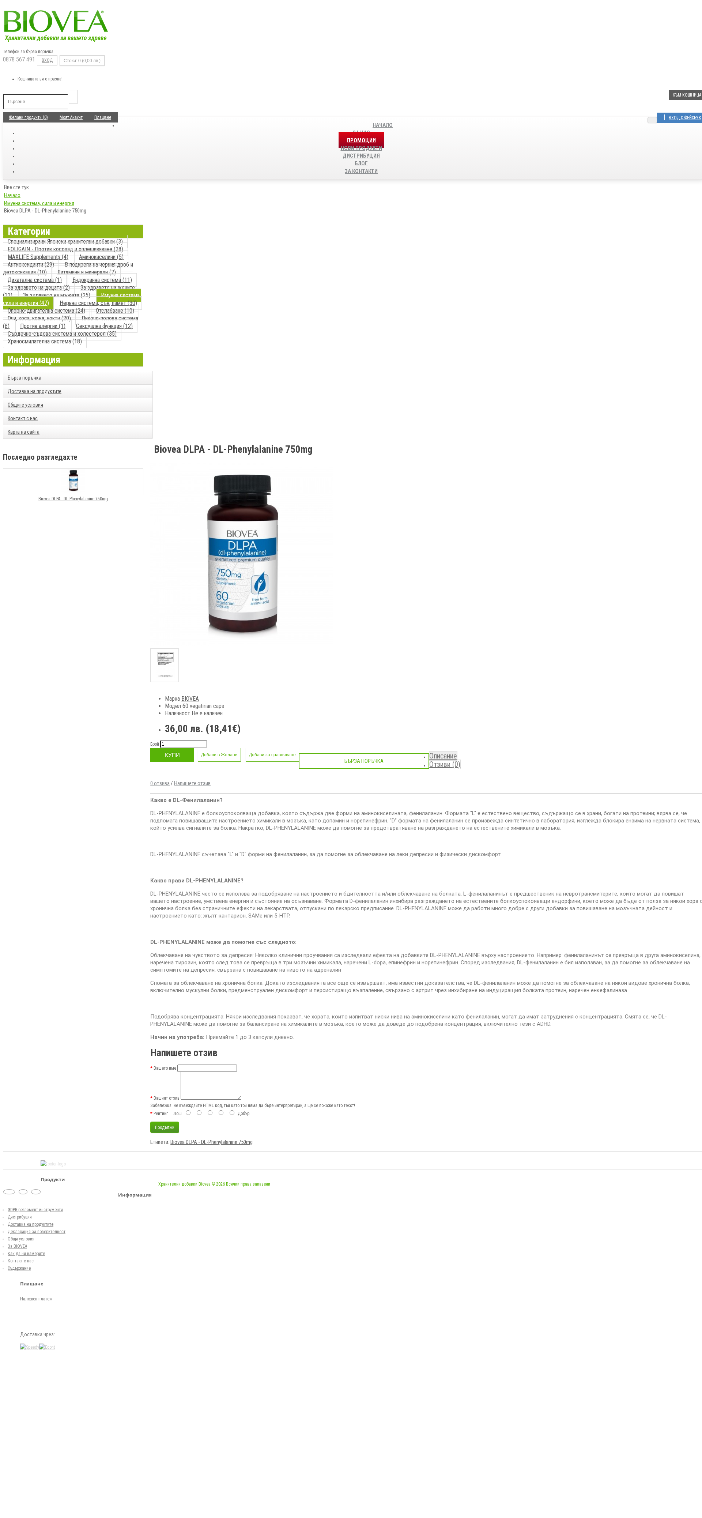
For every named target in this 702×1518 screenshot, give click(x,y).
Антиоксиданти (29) (31, 264)
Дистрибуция (20, 1217)
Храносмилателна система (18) (45, 341)
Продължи (164, 1127)
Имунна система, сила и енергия (39, 203)
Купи (172, 755)
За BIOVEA (17, 1246)
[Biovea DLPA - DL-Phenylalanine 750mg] (241, 644)
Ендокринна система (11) (102, 279)
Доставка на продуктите (34, 391)
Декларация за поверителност (36, 1231)
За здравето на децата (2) (39, 287)
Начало (383, 125)
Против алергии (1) (42, 326)
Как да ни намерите (26, 1253)
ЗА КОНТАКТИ (361, 171)
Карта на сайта (23, 432)
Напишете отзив (192, 783)
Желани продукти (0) (28, 117)
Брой (154, 744)
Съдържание (19, 1268)
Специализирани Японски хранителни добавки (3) (65, 241)
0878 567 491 (19, 59)
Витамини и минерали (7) (86, 272)
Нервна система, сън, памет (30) (98, 303)
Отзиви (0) (444, 764)
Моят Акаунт (71, 117)
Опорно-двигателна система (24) (46, 310)
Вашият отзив (167, 1098)
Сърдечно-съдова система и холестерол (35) (62, 333)
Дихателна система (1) (35, 279)
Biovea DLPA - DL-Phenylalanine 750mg (73, 498)
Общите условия (25, 405)
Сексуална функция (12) (104, 326)
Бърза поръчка (24, 378)
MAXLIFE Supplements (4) (38, 256)
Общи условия (21, 1239)
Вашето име (165, 1068)
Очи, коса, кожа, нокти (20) (39, 318)
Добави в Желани (219, 754)
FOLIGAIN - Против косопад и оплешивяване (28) (65, 249)
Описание (443, 756)
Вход (47, 60)
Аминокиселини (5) (101, 256)
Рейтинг (161, 1113)
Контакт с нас (23, 418)
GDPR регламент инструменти (35, 1209)
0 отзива (160, 783)
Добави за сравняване (272, 754)
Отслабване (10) (115, 310)
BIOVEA (190, 698)
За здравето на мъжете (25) (56, 295)
